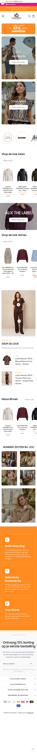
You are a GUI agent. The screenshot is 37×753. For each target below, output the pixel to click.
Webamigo (30, 712)
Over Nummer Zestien (18, 690)
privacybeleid (18, 671)
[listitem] (15, 138)
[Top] (18, 304)
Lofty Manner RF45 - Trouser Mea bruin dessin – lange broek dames (24, 379)
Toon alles (7, 160)
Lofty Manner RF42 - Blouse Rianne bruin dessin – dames (24, 361)
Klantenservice (18, 684)
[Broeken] (19, 321)
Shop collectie (18, 220)
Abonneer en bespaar (18, 695)
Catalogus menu (18, 679)
